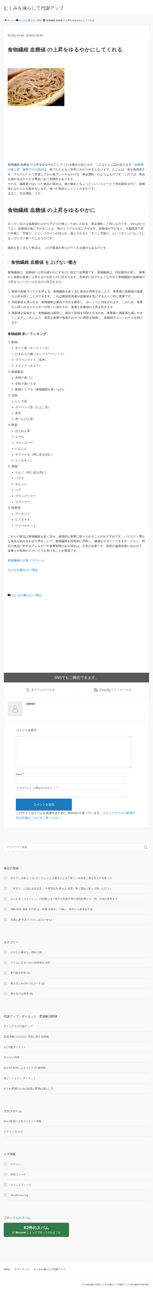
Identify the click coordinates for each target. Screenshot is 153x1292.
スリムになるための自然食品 (27, 962)
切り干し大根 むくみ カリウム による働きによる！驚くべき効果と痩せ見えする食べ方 (61, 878)
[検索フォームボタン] (146, 847)
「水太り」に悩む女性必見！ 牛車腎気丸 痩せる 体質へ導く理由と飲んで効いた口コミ (61, 888)
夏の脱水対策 (18, 972)
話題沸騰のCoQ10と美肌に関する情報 (26, 1036)
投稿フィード (18, 1174)
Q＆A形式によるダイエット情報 (22, 1121)
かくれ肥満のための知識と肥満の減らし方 (28, 1088)
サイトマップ (22, 1269)
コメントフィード (20, 1184)
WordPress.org (19, 1195)
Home (7, 1269)
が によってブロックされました (38, 1231)
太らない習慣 (11, 1057)
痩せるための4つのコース (25, 983)
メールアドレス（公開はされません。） (36, 788)
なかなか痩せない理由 (23, 570)
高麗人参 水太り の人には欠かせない (32, 919)
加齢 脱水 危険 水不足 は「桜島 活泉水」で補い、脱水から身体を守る (51, 909)
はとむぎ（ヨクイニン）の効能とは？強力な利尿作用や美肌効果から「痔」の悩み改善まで (64, 898)
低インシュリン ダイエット (20, 1078)
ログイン (15, 1164)
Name (19, 774)
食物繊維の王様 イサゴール (26, 560)
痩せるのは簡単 (19, 993)
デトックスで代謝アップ (18, 1026)
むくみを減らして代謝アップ (34, 7)
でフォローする (43, 690)
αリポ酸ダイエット (15, 1046)
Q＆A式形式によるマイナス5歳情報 (25, 1067)
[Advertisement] (76, 136)
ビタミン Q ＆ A (13, 1131)
